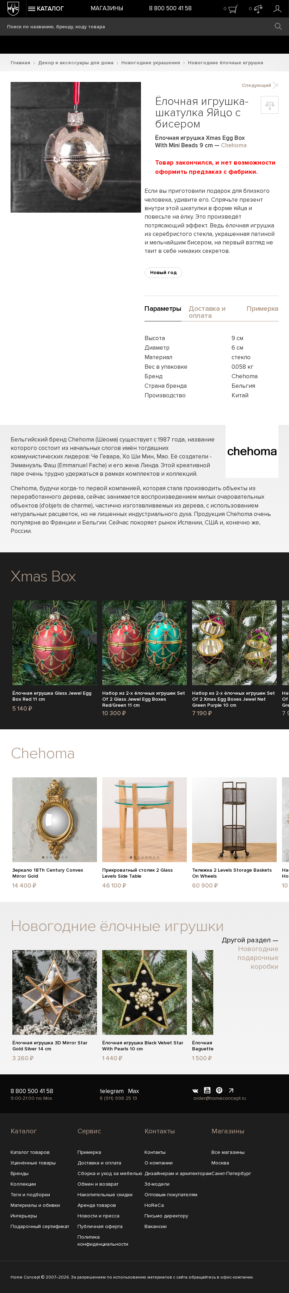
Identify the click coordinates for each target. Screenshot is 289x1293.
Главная (20, 63)
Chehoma (234, 145)
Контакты (159, 1131)
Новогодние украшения (150, 63)
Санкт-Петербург (231, 1173)
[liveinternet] (231, 1091)
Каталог (24, 1131)
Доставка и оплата (99, 1163)
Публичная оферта (100, 1226)
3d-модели (157, 1184)
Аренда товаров (97, 1205)
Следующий (257, 85)
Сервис (89, 1131)
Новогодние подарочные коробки (258, 958)
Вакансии (155, 1226)
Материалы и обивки (35, 1205)
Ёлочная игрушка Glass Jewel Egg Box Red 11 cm (51, 696)
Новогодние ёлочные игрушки (225, 63)
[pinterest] (219, 1091)
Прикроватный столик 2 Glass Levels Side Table (137, 873)
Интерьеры (24, 1216)
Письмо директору (166, 1216)
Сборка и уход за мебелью (110, 1173)
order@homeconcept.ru (219, 1098)
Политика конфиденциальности (103, 1240)
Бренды (20, 1173)
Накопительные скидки (105, 1195)
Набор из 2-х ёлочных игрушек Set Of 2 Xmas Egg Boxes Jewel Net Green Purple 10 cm (233, 699)
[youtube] (207, 1091)
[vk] (195, 1091)
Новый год (163, 272)
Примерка (89, 1152)
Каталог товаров (30, 1152)
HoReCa (154, 1205)
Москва (220, 1163)
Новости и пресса (98, 1216)
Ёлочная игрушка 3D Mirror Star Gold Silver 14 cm (49, 1046)
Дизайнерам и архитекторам (177, 1173)
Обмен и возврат (98, 1184)
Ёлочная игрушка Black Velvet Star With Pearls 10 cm (142, 1046)
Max (133, 1091)
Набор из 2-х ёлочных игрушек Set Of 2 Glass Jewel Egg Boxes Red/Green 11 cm (143, 699)
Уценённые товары (33, 1163)
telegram (112, 1091)
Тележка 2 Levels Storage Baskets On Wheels (232, 873)
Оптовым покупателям (170, 1195)
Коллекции (23, 1184)
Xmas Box (43, 576)
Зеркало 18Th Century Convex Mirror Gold (47, 873)
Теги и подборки (30, 1195)
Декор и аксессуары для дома (75, 63)
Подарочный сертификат (40, 1226)
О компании (158, 1163)
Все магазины (228, 1152)
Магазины (107, 8)
